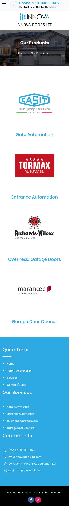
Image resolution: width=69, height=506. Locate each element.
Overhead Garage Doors (34, 259)
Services (12, 378)
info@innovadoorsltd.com (24, 457)
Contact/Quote (16, 385)
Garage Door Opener (34, 322)
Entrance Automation (34, 197)
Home (11, 363)
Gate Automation (34, 135)
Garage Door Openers (20, 428)
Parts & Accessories (19, 370)
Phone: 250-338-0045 (21, 450)
